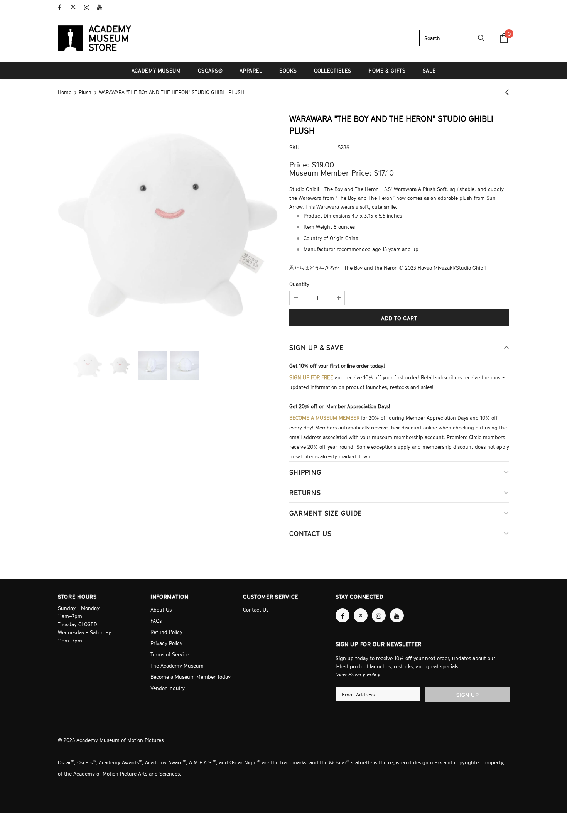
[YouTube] (102, 7)
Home (64, 92)
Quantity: (300, 284)
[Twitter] (76, 7)
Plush (85, 92)
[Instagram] (89, 7)
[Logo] (94, 38)
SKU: (295, 147)
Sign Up (467, 694)
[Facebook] (63, 7)
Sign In (501, 6)
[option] (168, 225)
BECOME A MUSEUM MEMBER (324, 418)
